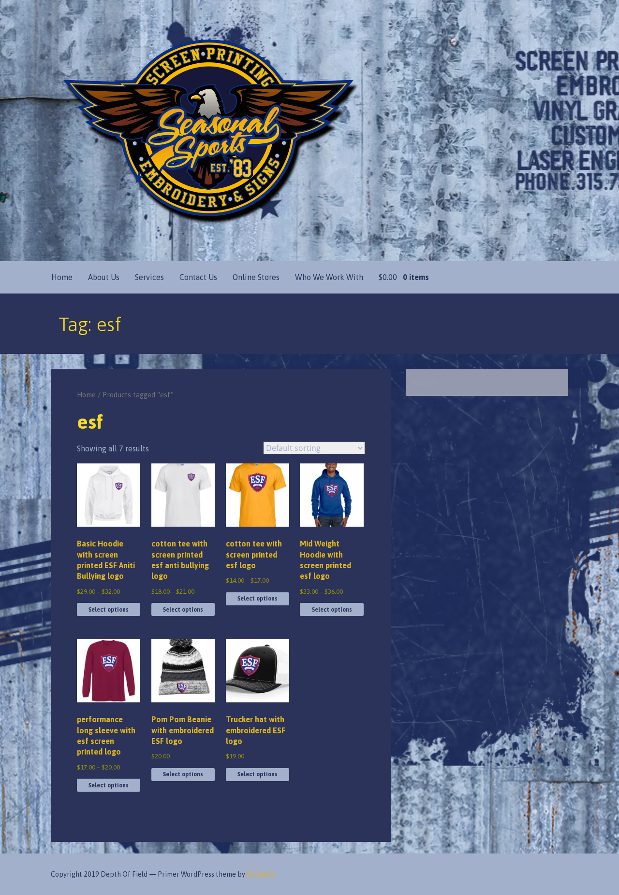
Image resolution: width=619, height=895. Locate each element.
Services (149, 277)
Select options (108, 609)
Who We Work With (329, 277)
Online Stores (256, 277)
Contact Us (198, 277)
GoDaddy (261, 874)
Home (62, 277)
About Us (103, 277)
